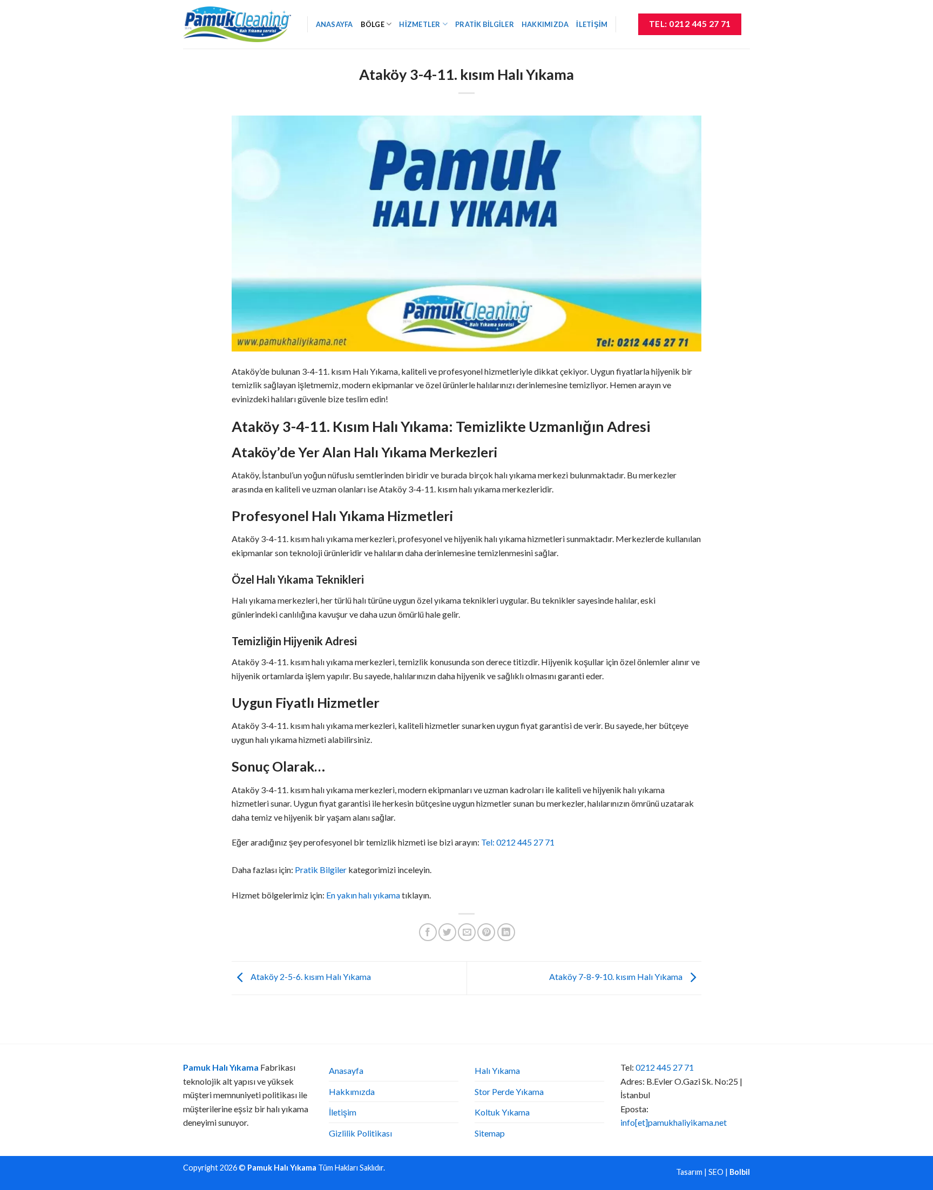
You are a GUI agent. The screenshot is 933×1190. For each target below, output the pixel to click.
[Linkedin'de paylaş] (506, 932)
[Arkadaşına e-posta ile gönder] (467, 932)
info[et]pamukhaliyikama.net (673, 1122)
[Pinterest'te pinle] (486, 932)
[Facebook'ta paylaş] (428, 932)
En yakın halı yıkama (363, 895)
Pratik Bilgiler (484, 24)
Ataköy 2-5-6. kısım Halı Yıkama (310, 977)
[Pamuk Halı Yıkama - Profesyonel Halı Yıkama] (237, 24)
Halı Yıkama (497, 1070)
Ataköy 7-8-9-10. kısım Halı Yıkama (616, 977)
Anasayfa (334, 24)
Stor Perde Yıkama (509, 1091)
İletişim (591, 24)
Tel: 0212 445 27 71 (518, 842)
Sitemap (490, 1133)
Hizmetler (419, 24)
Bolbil (739, 1172)
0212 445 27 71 (664, 1067)
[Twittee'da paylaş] (447, 932)
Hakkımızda (545, 24)
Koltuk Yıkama (502, 1112)
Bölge (372, 24)
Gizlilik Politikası (360, 1133)
